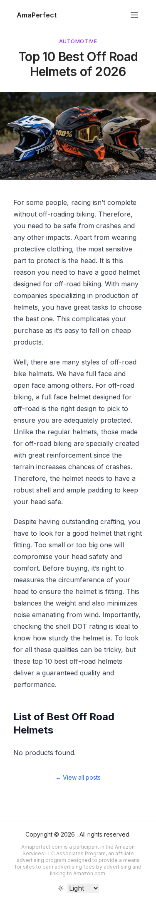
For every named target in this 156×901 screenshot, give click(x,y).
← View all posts (78, 777)
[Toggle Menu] (134, 15)
